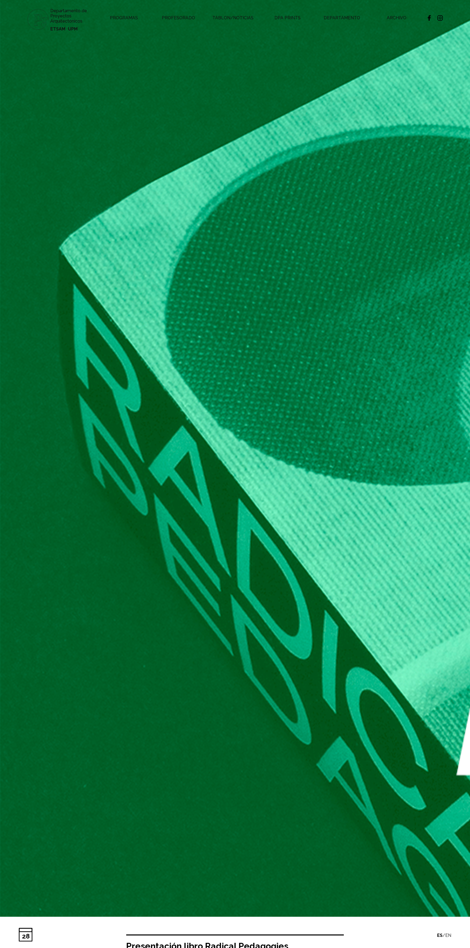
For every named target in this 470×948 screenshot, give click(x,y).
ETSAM (57, 29)
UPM (73, 29)
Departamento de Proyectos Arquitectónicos (68, 16)
